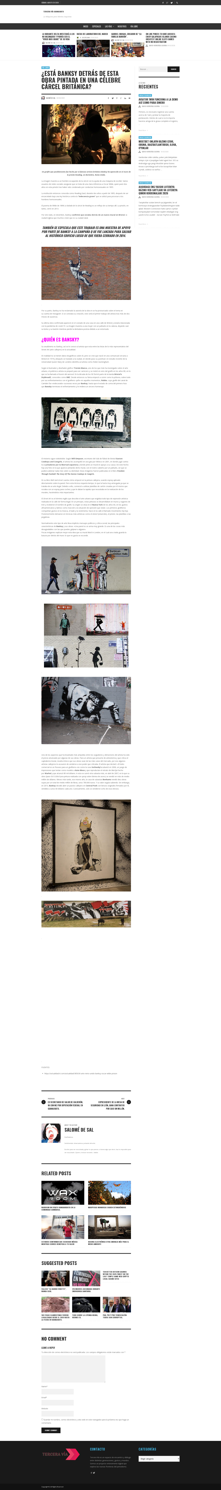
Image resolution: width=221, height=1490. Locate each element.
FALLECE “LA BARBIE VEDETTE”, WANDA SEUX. (53, 1290)
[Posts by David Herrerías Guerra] (112, 45)
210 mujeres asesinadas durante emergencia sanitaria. (86, 1290)
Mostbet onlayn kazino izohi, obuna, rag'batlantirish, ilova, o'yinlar (158, 145)
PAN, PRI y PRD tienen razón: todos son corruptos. (115, 1316)
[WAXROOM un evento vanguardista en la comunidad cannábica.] (59, 1192)
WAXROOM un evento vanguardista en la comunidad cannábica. (58, 1208)
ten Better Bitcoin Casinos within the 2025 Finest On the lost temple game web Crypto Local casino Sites (116, 1275)
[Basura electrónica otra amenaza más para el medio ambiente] (105, 1227)
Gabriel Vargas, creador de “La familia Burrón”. (92, 35)
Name (44, 1386)
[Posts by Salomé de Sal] (78, 40)
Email (44, 1397)
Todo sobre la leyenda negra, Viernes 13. (85, 1316)
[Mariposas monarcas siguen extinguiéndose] (105, 1192)
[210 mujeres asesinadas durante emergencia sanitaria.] (82, 1278)
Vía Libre (45, 68)
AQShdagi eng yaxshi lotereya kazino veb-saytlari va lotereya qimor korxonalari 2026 (158, 190)
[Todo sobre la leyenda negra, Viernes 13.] (82, 1304)
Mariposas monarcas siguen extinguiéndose (107, 1207)
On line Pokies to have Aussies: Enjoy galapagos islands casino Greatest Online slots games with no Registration (126, 37)
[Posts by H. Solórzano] (43, 38)
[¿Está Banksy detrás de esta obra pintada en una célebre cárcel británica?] (86, 134)
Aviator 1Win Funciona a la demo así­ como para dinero (158, 101)
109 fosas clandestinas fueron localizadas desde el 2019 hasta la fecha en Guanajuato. (55, 1317)
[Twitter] (171, 2)
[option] (58, 45)
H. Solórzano (51, 38)
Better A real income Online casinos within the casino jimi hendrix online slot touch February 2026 (160, 37)
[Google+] (167, 2)
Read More (143, 130)
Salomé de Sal (85, 40)
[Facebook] (163, 2)
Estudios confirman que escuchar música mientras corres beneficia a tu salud (59, 1242)
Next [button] (181, 46)
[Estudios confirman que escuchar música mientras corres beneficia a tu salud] (59, 1227)
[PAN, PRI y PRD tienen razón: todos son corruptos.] (112, 1304)
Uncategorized (145, 95)
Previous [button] (39, 46)
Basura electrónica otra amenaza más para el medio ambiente (108, 1242)
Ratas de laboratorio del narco (57, 34)
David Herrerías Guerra (123, 45)
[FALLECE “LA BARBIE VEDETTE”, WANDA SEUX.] (51, 1278)
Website (44, 1408)
